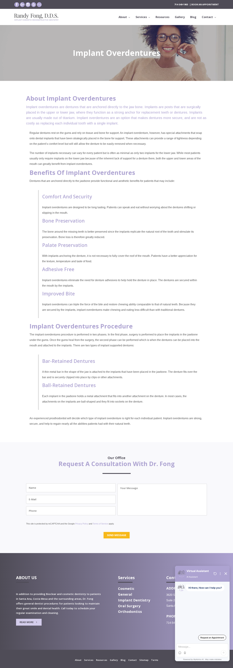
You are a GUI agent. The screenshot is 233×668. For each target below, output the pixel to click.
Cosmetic (126, 588)
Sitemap (143, 660)
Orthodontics (130, 611)
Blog (123, 660)
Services (88, 660)
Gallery (114, 660)
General (125, 594)
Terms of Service (100, 524)
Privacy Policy (81, 524)
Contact (132, 660)
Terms (154, 660)
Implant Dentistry (134, 600)
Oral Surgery (129, 606)
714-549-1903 (181, 4)
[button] (29, 622)
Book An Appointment (205, 4)
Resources (101, 660)
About (78, 660)
